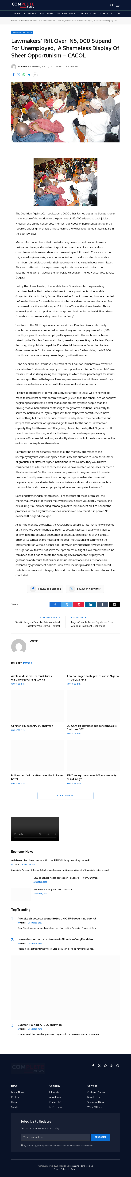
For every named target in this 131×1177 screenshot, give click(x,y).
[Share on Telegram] (29, 74)
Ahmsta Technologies (82, 1166)
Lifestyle (106, 13)
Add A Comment (65, 795)
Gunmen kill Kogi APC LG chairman (32, 725)
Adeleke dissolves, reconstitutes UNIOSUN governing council (31, 677)
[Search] (112, 5)
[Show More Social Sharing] (35, 74)
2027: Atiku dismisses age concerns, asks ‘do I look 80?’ (92, 727)
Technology (89, 13)
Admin (24, 67)
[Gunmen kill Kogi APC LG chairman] (37, 706)
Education (47, 13)
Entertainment (67, 13)
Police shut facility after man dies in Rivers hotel (37, 777)
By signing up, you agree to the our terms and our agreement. (58, 1145)
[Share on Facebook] (13, 74)
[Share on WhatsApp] (23, 74)
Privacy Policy (76, 1145)
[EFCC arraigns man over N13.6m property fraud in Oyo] (93, 755)
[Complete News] (23, 5)
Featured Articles (22, 33)
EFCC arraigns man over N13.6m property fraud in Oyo (92, 777)
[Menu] (118, 5)
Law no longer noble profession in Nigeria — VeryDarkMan (93, 677)
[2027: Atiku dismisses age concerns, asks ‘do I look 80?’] (93, 706)
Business (30, 13)
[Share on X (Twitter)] (18, 74)
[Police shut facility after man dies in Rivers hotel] (37, 755)
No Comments (57, 67)
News (17, 13)
